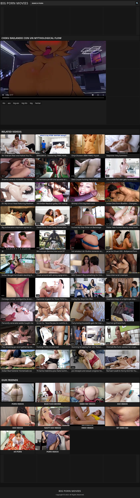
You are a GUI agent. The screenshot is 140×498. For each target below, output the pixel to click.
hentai (37, 103)
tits (4, 103)
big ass (16, 103)
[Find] (137, 3)
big (31, 103)
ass (9, 103)
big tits (24, 103)
